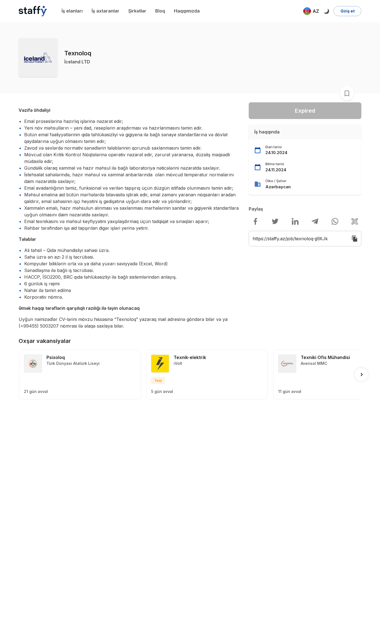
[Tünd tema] (326, 11)
